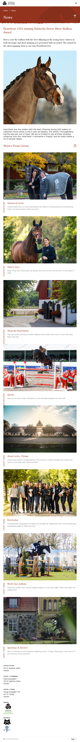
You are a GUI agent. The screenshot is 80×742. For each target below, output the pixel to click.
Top (72, 739)
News (14, 10)
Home (5, 10)
